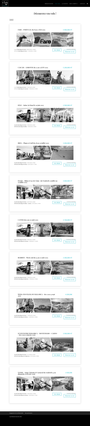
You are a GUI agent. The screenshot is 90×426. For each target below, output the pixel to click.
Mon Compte (73, 3)
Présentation (49, 3)
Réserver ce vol (69, 51)
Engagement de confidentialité (16, 413)
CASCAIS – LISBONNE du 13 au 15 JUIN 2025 (33, 67)
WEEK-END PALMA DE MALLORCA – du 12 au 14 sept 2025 (36, 295)
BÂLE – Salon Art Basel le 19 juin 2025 (31, 105)
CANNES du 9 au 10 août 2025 (28, 220)
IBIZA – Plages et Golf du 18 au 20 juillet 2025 (33, 143)
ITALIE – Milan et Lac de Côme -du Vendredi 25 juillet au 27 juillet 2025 (37, 181)
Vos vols (57, 3)
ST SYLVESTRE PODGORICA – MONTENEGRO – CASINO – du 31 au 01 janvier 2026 (37, 334)
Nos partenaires (28, 413)
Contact (82, 3)
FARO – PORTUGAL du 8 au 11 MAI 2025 (31, 30)
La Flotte (65, 3)
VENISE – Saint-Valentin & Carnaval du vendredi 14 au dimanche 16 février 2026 (37, 373)
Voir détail (57, 50)
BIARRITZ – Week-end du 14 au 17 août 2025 (33, 258)
